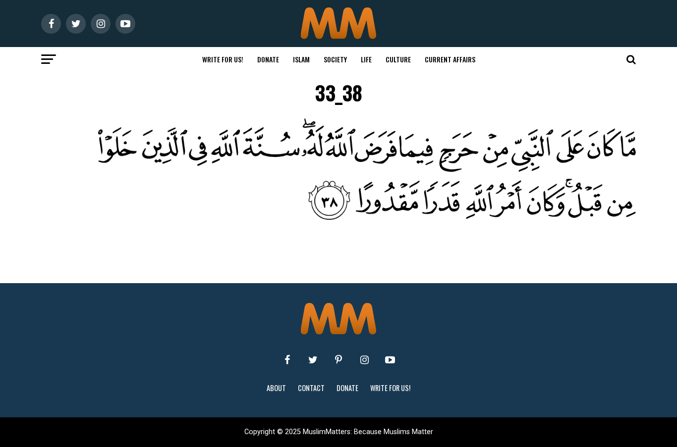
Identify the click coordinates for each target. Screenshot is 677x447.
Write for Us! (222, 59)
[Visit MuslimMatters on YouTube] (390, 360)
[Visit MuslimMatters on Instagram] (364, 360)
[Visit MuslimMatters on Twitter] (313, 360)
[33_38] (358, 217)
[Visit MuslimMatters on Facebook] (287, 360)
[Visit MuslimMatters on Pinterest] (338, 360)
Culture (398, 59)
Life (366, 59)
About (276, 388)
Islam (301, 59)
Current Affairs (450, 59)
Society (335, 59)
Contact (311, 388)
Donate (268, 59)
